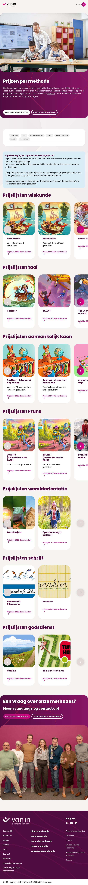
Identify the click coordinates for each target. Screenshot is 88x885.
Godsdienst (24, 139)
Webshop (7, 858)
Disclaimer (70, 835)
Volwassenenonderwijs (43, 851)
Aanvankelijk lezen (36, 135)
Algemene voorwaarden (75, 831)
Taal (23, 135)
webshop (51, 93)
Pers (4, 849)
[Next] (80, 229)
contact (64, 90)
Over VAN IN (8, 831)
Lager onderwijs (39, 836)
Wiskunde (14, 135)
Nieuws (6, 845)
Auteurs (6, 840)
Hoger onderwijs (39, 846)
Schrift (13, 139)
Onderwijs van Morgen (12, 863)
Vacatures (7, 835)
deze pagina (32, 96)
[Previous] (7, 229)
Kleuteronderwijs (40, 831)
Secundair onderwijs (41, 841)
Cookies (69, 860)
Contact (6, 854)
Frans (49, 135)
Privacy (69, 840)
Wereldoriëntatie (62, 135)
